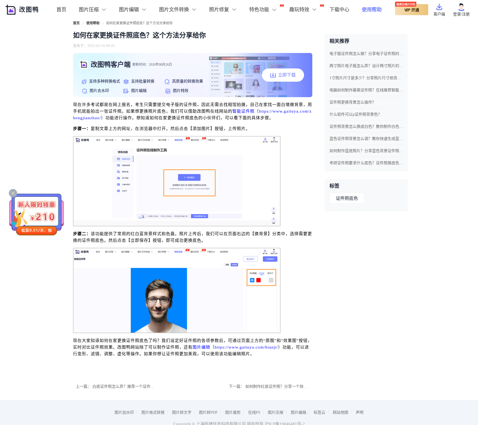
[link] (76, 23)
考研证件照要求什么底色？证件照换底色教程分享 (366, 163)
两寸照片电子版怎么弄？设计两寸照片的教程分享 (366, 66)
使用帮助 (372, 9)
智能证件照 (243, 111)
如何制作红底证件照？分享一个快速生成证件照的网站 (291, 386)
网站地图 (340, 412)
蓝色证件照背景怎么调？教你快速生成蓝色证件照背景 (366, 139)
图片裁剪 (233, 412)
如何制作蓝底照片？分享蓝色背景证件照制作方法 (366, 151)
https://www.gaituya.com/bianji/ (246, 347)
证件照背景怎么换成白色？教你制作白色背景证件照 (366, 126)
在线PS (254, 412)
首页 (61, 9)
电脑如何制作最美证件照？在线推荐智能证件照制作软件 (366, 90)
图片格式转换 (153, 412)
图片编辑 (201, 347)
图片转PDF (208, 412)
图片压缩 (275, 412)
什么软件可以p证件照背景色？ (355, 114)
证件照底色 (347, 198)
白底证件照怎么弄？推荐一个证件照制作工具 (131, 386)
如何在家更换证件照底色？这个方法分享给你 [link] (139, 23)
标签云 (319, 412)
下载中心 (339, 9)
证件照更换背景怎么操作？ (352, 102)
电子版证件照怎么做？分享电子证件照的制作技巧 (366, 54)
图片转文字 (181, 412)
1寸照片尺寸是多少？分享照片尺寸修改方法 (366, 78)
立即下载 (287, 75)
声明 (359, 412)
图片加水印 (124, 412)
